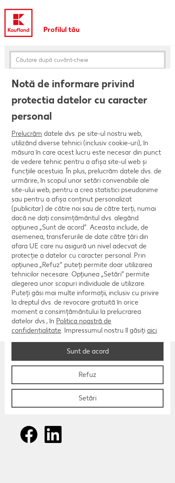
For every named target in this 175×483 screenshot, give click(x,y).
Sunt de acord (88, 351)
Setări (87, 398)
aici (152, 330)
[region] (87, 241)
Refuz (87, 375)
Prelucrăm (26, 133)
